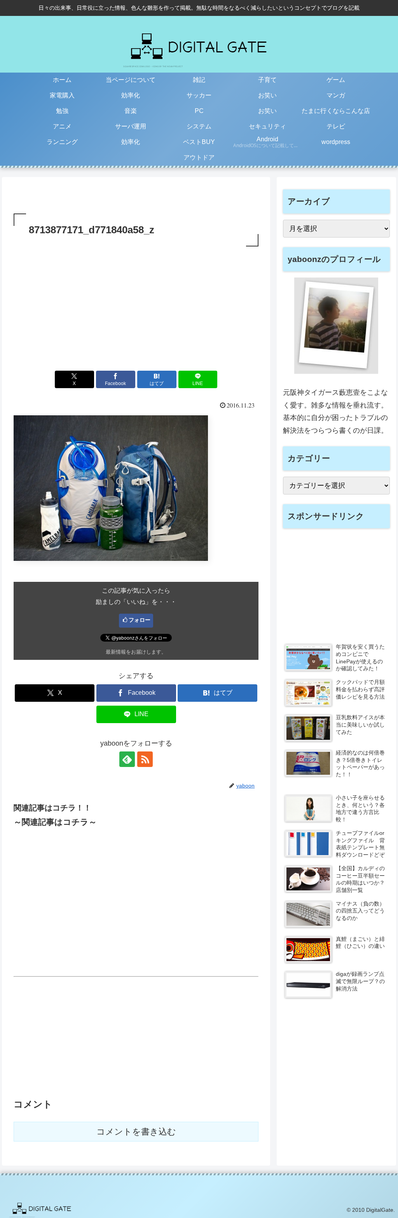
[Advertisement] (136, 306)
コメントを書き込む (136, 1131)
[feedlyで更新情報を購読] (127, 759)
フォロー (139, 620)
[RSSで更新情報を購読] (145, 759)
